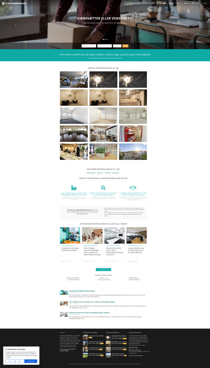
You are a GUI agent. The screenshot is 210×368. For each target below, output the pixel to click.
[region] (21, 356)
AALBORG (115, 173)
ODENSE (107, 173)
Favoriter (187, 3)
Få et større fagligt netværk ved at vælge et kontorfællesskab (92, 251)
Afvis (19, 361)
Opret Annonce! (197, 3)
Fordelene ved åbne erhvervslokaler (70, 249)
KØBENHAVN (91, 173)
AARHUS (100, 173)
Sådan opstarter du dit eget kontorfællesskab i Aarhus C (114, 251)
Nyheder (172, 3)
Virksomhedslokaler (149, 3)
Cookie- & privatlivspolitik (136, 355)
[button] (16, 24)
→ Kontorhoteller (105, 27)
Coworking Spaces (162, 3)
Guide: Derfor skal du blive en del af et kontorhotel (136, 250)
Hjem (132, 3)
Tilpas (10, 361)
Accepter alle (30, 361)
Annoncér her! (134, 347)
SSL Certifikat (138, 351)
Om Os (180, 3)
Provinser (137, 3)
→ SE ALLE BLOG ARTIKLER (103, 269)
